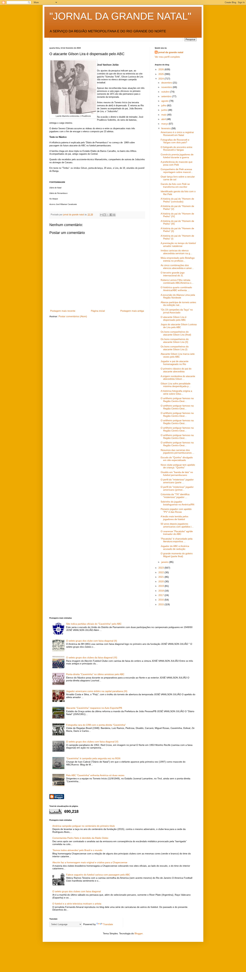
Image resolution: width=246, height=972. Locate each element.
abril (164, 119)
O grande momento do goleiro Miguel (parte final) (177, 555)
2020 (161, 581)
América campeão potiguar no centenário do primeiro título (83, 826)
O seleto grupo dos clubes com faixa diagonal (76, 891)
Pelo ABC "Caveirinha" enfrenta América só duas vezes (95, 775)
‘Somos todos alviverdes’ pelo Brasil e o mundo (77, 850)
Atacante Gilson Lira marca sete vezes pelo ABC (178, 355)
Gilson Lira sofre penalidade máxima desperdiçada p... (176, 385)
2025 (161, 74)
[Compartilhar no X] (107, 214)
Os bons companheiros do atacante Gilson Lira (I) (175, 348)
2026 (161, 69)
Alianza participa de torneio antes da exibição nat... (178, 303)
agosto (165, 101)
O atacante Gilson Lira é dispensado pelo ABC (173, 318)
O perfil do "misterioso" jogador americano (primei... (177, 488)
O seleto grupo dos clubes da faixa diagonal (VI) (91, 657)
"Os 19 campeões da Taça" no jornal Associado (177, 311)
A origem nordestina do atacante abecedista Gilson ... (178, 377)
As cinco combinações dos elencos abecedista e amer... (177, 266)
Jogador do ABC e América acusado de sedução (175, 547)
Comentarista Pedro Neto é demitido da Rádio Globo (80, 838)
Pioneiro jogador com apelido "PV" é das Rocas (176, 510)
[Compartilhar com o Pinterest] (114, 214)
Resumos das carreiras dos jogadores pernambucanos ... (177, 451)
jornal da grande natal (170, 52)
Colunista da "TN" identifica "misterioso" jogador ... (175, 495)
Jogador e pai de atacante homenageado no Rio (174, 362)
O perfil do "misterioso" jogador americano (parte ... (177, 481)
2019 (161, 586)
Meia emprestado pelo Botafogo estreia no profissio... (178, 259)
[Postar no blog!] (104, 214)
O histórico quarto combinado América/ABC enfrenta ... (176, 289)
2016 (161, 599)
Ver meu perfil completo (167, 56)
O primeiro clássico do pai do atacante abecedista (176, 370)
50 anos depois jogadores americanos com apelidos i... (177, 525)
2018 (161, 590)
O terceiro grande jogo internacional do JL (173, 274)
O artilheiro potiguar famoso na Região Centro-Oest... (177, 399)
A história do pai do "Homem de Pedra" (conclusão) (177, 200)
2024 (161, 78)
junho (164, 110)
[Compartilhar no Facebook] (111, 214)
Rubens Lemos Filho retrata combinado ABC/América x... (177, 281)
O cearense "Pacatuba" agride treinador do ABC (177, 533)
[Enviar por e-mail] (101, 214)
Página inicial (98, 310)
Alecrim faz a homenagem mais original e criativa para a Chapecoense (89, 862)
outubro (165, 91)
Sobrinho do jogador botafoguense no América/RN (177, 503)
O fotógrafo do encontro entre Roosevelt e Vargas (176, 148)
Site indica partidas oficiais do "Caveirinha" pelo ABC (93, 623)
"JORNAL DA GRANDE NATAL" (120, 16)
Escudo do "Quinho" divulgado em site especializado (177, 459)
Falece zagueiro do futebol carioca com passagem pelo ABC (98, 874)
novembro (167, 87)
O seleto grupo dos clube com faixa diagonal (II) (91, 640)
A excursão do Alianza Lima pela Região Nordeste (178, 296)
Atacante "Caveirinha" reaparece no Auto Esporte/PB (94, 708)
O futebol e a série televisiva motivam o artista (76, 903)
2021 (161, 577)
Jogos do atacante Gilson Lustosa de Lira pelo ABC (179, 326)
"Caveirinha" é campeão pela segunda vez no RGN (93, 758)
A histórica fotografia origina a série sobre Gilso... (176, 392)
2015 (161, 604)
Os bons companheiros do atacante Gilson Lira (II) (175, 340)
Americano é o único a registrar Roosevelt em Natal (177, 133)
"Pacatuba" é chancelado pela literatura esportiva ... (176, 540)
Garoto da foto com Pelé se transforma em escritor (175, 185)
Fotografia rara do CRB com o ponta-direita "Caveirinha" (96, 725)
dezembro (167, 82)
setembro (166, 96)
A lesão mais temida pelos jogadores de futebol (174, 518)
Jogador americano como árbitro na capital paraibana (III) (96, 691)
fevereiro (166, 128)
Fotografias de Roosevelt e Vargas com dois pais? (175, 141)
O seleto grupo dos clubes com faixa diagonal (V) (92, 741)
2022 (161, 572)
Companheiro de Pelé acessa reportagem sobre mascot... (177, 170)
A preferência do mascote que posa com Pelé (176, 163)
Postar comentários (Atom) (73, 316)
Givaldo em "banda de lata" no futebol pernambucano (177, 473)
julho (164, 105)
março (165, 123)
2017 (161, 595)
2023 (161, 567)
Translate (108, 924)
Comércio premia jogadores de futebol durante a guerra (177, 156)
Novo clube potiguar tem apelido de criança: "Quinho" (178, 466)
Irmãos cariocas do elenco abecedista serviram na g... (176, 252)
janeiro (165, 562)
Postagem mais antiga (132, 310)
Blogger (139, 933)
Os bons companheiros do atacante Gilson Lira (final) (176, 333)
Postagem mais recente (62, 310)
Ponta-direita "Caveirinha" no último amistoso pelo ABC (95, 674)
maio (164, 114)
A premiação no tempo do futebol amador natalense (178, 244)
